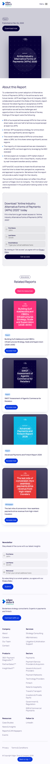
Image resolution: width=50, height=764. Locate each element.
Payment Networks (34, 675)
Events (5, 735)
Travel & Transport (33, 691)
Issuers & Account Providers (33, 669)
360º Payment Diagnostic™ (8, 658)
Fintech (29, 683)
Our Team (6, 641)
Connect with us (12, 618)
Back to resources (25, 291)
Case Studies (7, 722)
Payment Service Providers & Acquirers (35, 662)
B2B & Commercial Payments (34, 709)
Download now (11, 28)
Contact (5, 645)
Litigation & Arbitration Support (35, 642)
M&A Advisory (31, 637)
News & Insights (9, 726)
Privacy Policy (7, 581)
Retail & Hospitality (34, 687)
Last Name (11, 235)
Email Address (13, 243)
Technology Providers (35, 678)
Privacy (5, 747)
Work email (9, 571)
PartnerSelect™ (9, 664)
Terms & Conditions (19, 747)
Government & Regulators (32, 702)
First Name (12, 228)
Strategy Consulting (34, 633)
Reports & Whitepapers (12, 731)
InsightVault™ (8, 668)
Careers (5, 637)
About (4, 633)
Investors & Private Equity (34, 696)
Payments (30, 657)
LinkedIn (29, 722)
